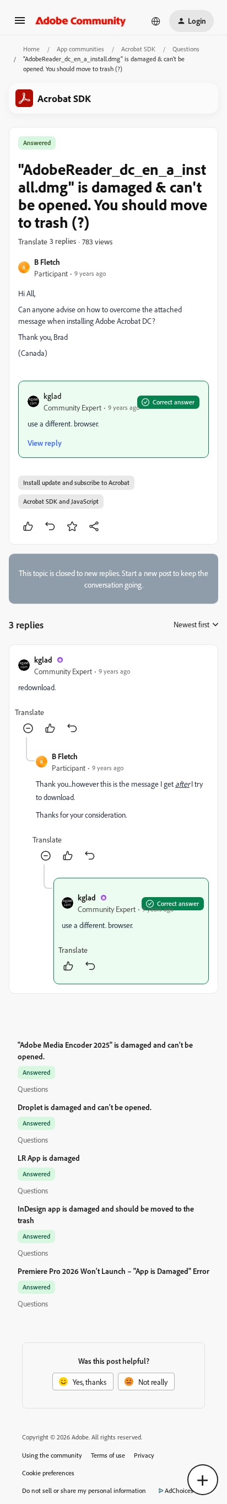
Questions (185, 49)
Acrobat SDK (138, 49)
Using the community (52, 1455)
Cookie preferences (48, 1473)
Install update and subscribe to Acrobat (76, 482)
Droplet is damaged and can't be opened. (85, 1107)
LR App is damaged (49, 1157)
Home (31, 49)
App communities (80, 49)
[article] (113, 695)
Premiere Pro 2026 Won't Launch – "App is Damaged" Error (113, 1271)
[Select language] (156, 21)
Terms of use (108, 1455)
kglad (52, 396)
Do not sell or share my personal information (84, 1490)
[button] (19, 24)
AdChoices (179, 1490)
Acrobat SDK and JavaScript (61, 501)
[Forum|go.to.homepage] (80, 21)
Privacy (144, 1455)
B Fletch (47, 261)
